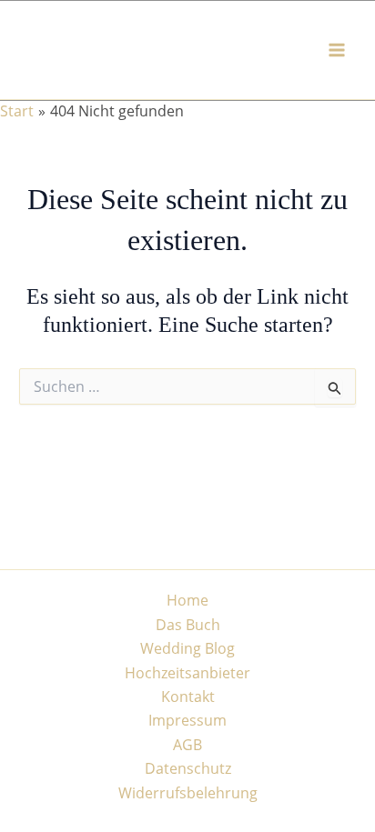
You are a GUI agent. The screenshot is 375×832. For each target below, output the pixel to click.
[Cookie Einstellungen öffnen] (32, 808)
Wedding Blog (187, 648)
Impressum (187, 720)
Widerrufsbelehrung (188, 793)
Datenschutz (188, 768)
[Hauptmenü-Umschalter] (337, 50)
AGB (187, 745)
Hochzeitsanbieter (187, 673)
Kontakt (188, 697)
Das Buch (188, 625)
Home (187, 600)
